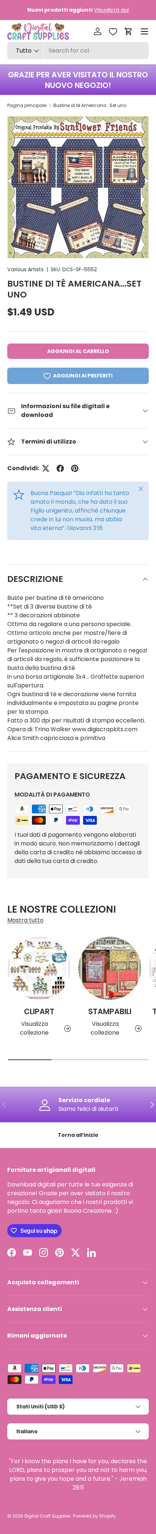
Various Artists (25, 269)
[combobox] (78, 50)
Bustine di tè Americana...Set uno (89, 105)
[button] (128, 31)
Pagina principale (26, 105)
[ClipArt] (39, 968)
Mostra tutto (25, 920)
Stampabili (109, 1011)
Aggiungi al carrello (78, 351)
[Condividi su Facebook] (60, 468)
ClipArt (39, 1011)
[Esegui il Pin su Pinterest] (74, 468)
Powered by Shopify (94, 1516)
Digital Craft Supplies (47, 1516)
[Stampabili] (109, 968)
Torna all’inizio (78, 1135)
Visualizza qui (111, 10)
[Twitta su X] (45, 468)
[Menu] (144, 31)
